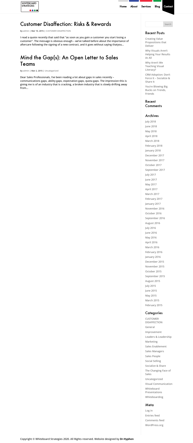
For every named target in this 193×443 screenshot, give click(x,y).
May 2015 (151, 295)
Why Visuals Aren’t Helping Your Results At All (157, 54)
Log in (149, 410)
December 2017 (154, 155)
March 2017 (152, 194)
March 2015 (152, 300)
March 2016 (152, 247)
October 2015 (153, 271)
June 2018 (151, 126)
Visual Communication (158, 384)
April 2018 (151, 136)
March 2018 (152, 141)
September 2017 (155, 169)
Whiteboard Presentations (153, 390)
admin (26, 31)
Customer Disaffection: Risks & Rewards (65, 24)
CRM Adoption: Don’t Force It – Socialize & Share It (157, 78)
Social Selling (153, 361)
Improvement (153, 332)
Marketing (151, 341)
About (133, 7)
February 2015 (153, 305)
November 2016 (154, 208)
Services (146, 7)
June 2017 (151, 179)
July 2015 (150, 285)
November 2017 (154, 160)
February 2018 (153, 145)
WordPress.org (154, 425)
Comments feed (154, 420)
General (150, 327)
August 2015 (152, 281)
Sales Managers (154, 351)
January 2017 (153, 203)
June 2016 (151, 232)
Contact (168, 7)
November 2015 (154, 266)
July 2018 (150, 121)
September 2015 (155, 276)
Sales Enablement (156, 346)
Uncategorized (51, 70)
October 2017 (153, 165)
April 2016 (151, 242)
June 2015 (151, 290)
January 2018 (153, 150)
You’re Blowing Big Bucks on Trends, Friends (156, 90)
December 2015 (154, 261)
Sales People (152, 356)
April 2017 (151, 189)
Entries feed (152, 415)
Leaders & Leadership (158, 336)
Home (123, 7)
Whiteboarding (154, 397)
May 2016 (151, 237)
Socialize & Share (155, 365)
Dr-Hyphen (127, 439)
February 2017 (153, 198)
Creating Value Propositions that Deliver (155, 42)
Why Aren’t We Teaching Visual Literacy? (154, 66)
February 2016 (153, 252)
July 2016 (150, 228)
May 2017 (151, 184)
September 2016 (155, 218)
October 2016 (153, 213)
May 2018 (151, 131)
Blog (157, 7)
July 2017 (150, 174)
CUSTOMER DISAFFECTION (58, 31)
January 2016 (153, 257)
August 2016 (152, 223)
